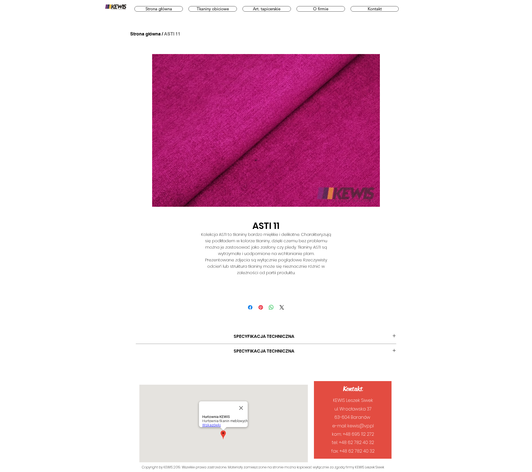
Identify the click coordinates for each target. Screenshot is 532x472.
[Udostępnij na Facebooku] (250, 307)
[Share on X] (281, 307)
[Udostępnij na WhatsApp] (271, 307)
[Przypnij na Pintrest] (260, 307)
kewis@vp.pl (360, 426)
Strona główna (145, 34)
